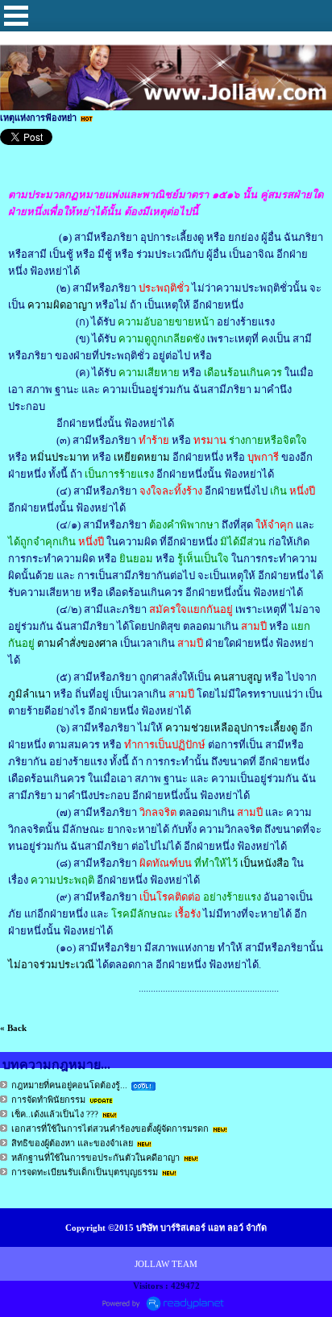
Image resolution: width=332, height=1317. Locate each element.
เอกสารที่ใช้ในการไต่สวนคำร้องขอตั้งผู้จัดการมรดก (110, 1128)
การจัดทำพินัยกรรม (48, 1099)
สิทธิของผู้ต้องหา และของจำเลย (72, 1143)
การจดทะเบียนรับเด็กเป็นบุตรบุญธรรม (84, 1172)
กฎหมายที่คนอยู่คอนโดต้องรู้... (69, 1085)
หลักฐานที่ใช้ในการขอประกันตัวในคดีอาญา (95, 1157)
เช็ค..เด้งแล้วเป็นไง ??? (54, 1114)
